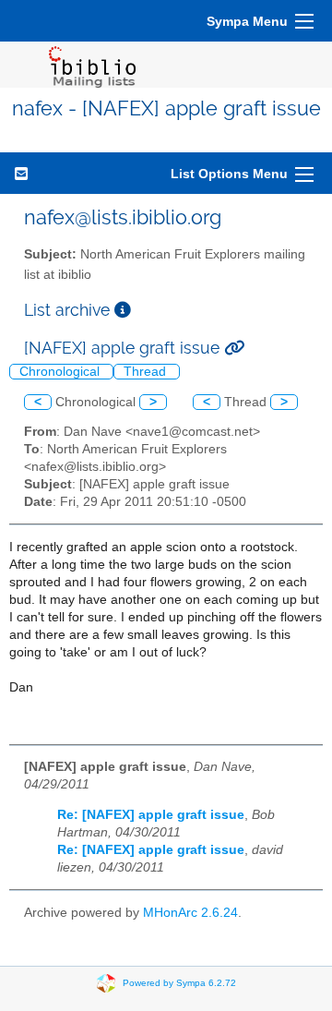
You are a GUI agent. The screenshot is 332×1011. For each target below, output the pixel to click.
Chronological (61, 372)
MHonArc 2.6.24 (190, 913)
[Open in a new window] (122, 309)
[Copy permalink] (234, 347)
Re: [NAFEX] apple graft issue (150, 815)
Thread (147, 372)
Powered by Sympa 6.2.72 (179, 982)
